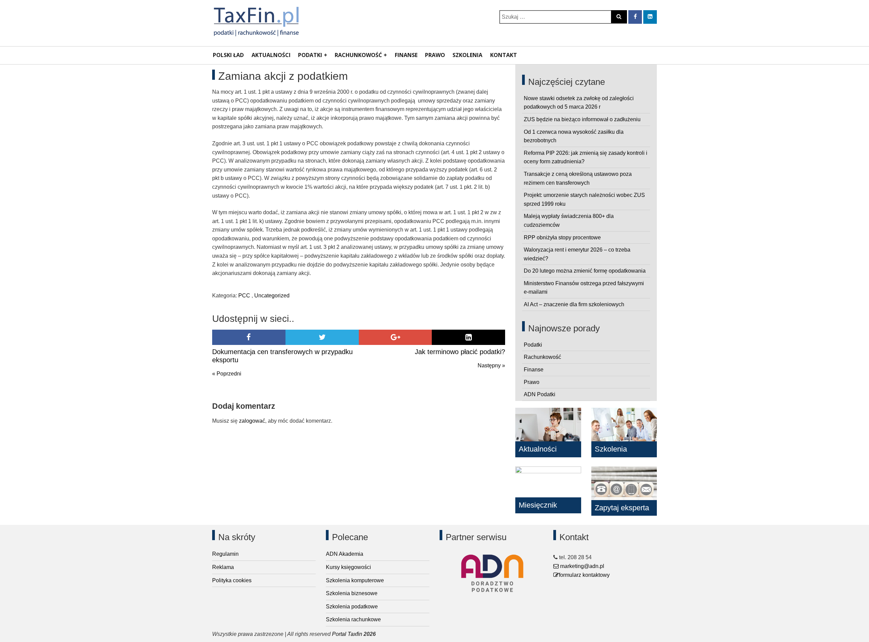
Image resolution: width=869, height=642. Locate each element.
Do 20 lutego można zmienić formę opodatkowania (585, 271)
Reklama (223, 567)
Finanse (406, 55)
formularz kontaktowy (584, 575)
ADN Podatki (539, 394)
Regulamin (225, 554)
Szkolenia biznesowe (351, 593)
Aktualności (271, 55)
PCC (244, 295)
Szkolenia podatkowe (352, 606)
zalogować (252, 421)
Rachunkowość (358, 55)
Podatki (310, 55)
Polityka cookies (232, 580)
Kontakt (503, 55)
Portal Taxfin (347, 634)
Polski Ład (228, 55)
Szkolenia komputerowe (355, 580)
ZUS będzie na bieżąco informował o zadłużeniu (582, 119)
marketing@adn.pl (581, 566)
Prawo (435, 55)
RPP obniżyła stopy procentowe (562, 237)
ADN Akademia (344, 554)
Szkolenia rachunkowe (353, 619)
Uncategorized (272, 295)
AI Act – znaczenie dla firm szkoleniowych (574, 304)
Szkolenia (467, 55)
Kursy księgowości (348, 567)
